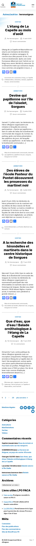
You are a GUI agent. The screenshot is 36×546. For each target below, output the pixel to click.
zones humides (14, 82)
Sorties (18, 22)
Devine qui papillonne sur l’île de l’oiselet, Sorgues (18, 101)
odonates (17, 80)
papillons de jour (19, 155)
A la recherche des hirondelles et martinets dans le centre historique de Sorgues (18, 250)
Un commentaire (19, 344)
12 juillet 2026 (27, 111)
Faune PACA (8, 502)
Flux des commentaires (11, 529)
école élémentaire (10, 227)
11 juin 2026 (27, 262)
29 (13, 398)
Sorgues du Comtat (10, 157)
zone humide (17, 386)
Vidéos (4, 433)
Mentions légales (8, 407)
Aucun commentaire (19, 41)
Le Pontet (20, 227)
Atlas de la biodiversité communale (15, 152)
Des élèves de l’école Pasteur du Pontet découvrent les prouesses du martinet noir (18, 177)
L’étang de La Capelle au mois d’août (18, 30)
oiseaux (23, 80)
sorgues (28, 155)
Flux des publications (10, 526)
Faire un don (8, 495)
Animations (18, 91)
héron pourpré (15, 384)
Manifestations (8, 427)
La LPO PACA (9, 509)
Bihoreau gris (8, 382)
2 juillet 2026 (27, 190)
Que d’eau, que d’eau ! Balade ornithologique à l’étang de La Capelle (18, 328)
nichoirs (7, 229)
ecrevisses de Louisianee (12, 78)
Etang (23, 78)
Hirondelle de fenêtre (11, 305)
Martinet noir (28, 227)
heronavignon (14, 38)
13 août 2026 (27, 38)
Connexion (6, 524)
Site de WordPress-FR (10, 532)
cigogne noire (18, 382)
